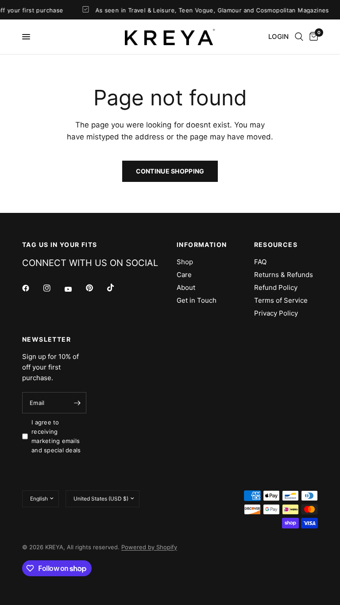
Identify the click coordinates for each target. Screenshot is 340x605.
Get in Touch (196, 300)
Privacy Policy (276, 313)
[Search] (299, 36)
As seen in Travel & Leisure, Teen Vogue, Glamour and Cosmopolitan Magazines (209, 10)
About (186, 287)
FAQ (260, 262)
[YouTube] (74, 289)
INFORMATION (202, 245)
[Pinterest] (95, 288)
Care (184, 274)
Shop (185, 262)
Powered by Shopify (149, 547)
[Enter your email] (77, 402)
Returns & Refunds (283, 274)
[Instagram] (53, 288)
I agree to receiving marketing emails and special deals (56, 436)
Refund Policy (276, 287)
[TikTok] (117, 287)
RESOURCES (276, 245)
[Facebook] (32, 288)
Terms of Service (281, 300)
